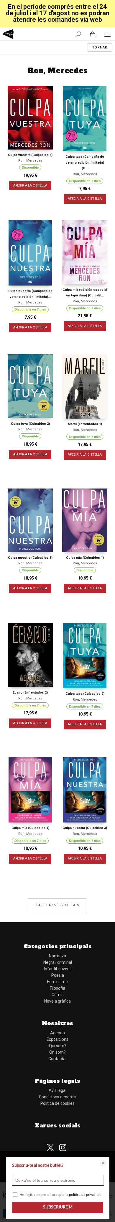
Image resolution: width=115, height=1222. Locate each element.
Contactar (57, 1058)
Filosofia (57, 988)
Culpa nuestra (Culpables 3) (30, 558)
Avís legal (57, 1090)
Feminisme (57, 981)
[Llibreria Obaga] (8, 35)
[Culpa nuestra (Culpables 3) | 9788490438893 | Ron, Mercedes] (30, 520)
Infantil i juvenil (57, 968)
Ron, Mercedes (30, 160)
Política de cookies (57, 1103)
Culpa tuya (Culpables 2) (30, 424)
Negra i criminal (57, 962)
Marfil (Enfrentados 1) (85, 424)
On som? (57, 1052)
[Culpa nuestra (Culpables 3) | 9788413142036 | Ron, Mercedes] (84, 789)
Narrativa (57, 956)
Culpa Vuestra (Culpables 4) (30, 155)
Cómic (57, 994)
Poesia (57, 975)
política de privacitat (85, 1194)
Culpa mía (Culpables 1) (85, 558)
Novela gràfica (57, 1001)
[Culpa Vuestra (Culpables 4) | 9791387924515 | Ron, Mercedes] (30, 118)
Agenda (57, 1032)
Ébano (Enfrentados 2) (30, 692)
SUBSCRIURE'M (58, 1207)
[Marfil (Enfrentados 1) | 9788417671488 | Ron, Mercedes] (84, 386)
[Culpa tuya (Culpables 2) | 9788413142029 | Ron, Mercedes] (84, 655)
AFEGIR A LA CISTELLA (30, 185)
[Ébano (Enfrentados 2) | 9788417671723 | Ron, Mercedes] (30, 655)
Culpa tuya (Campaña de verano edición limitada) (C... (84, 162)
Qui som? (57, 1045)
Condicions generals (57, 1097)
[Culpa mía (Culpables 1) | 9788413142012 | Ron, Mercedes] (30, 789)
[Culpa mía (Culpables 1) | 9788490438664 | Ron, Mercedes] (84, 520)
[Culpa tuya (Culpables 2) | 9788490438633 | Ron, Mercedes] (30, 386)
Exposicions (57, 1039)
